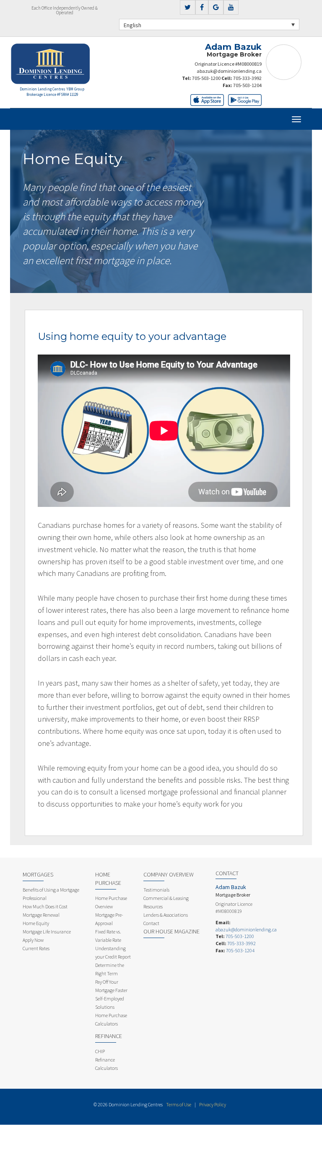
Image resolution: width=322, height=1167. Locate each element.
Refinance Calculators (106, 1063)
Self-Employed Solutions (109, 1002)
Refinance (108, 1036)
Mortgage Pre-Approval (109, 919)
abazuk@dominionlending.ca (229, 71)
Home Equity (36, 923)
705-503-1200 (206, 78)
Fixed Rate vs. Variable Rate (108, 935)
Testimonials (156, 890)
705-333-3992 (247, 78)
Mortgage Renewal (41, 915)
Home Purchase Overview (111, 902)
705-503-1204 (247, 85)
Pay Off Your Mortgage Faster (111, 986)
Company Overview (168, 874)
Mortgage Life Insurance (47, 931)
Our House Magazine (171, 931)
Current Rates (36, 948)
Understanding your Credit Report (113, 952)
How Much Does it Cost (45, 906)
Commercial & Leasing (166, 898)
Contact (151, 923)
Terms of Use (178, 1104)
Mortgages (38, 874)
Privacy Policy (212, 1104)
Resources (153, 906)
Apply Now (33, 940)
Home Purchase (108, 879)
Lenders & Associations (165, 915)
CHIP (100, 1051)
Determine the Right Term (109, 969)
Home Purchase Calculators (111, 1019)
